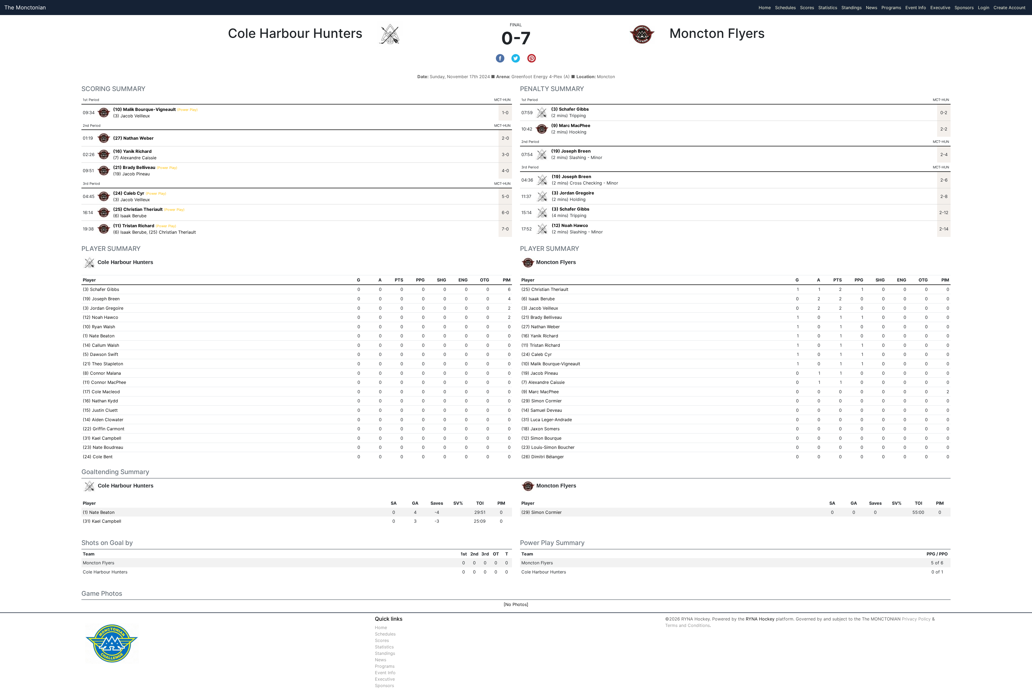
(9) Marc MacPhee (570, 125)
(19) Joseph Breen (571, 151)
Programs (891, 7)
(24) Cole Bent (98, 456)
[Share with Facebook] (500, 57)
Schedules (785, 7)
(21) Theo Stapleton (103, 363)
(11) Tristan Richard (540, 345)
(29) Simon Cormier (541, 400)
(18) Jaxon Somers (540, 428)
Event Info (915, 7)
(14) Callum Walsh (101, 345)
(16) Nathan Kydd (100, 400)
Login (983, 7)
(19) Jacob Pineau (131, 173)
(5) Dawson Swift (100, 354)
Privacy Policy (916, 619)
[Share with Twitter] (515, 57)
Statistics (828, 7)
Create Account (1010, 7)
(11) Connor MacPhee (104, 382)
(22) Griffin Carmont (103, 428)
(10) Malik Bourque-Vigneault (550, 363)
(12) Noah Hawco (570, 225)
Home (765, 7)
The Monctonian (25, 7)
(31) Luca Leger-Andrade (546, 419)
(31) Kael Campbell (102, 438)
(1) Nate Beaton (98, 335)
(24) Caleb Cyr (536, 354)
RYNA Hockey (760, 619)
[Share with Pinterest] (531, 57)
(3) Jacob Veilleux (131, 115)
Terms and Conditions (687, 625)
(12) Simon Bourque (541, 438)
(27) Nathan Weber (540, 326)
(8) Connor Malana (102, 373)
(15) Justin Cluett (100, 410)
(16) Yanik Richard (539, 335)
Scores (808, 7)
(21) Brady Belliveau (541, 317)
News (871, 7)
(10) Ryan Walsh (99, 326)
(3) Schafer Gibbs (570, 109)
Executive (940, 7)
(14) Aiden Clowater (103, 419)
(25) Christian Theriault (172, 232)
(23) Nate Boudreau (103, 447)
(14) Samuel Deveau (541, 410)
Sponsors (964, 7)
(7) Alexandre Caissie (134, 157)
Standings (851, 7)
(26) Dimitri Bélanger (542, 456)
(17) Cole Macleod (101, 391)
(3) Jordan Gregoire (573, 193)
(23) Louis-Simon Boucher (548, 447)
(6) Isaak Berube (129, 215)
